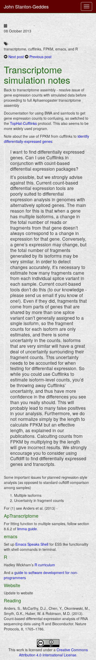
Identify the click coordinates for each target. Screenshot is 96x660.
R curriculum (45, 564)
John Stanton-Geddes (26, 6)
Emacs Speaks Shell (31, 544)
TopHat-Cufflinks (23, 123)
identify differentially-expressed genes (46, 139)
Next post (16, 56)
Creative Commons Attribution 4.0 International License (53, 652)
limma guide (27, 528)
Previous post (40, 56)
